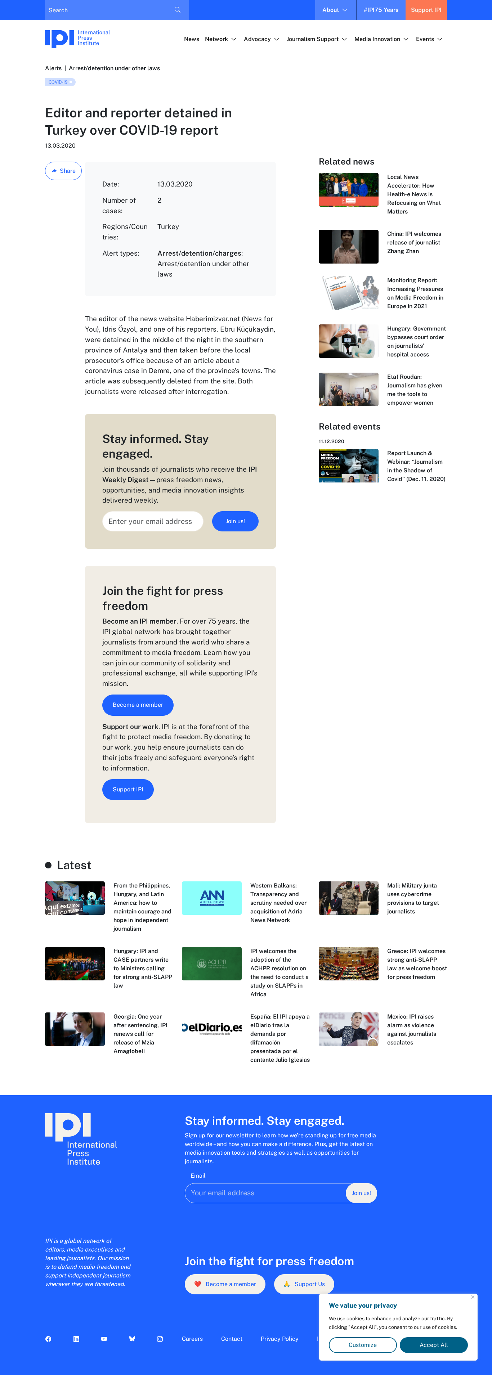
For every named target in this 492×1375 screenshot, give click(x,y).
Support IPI (426, 9)
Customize (363, 1345)
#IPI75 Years (381, 9)
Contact (231, 1338)
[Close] (472, 1297)
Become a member (138, 704)
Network (216, 39)
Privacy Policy (280, 1338)
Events (425, 39)
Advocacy (257, 39)
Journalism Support (313, 39)
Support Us (304, 1284)
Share (68, 170)
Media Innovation (377, 39)
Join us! (235, 521)
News (191, 39)
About (330, 9)
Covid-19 (58, 82)
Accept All (434, 1345)
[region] (398, 1327)
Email (198, 1175)
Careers (192, 1338)
